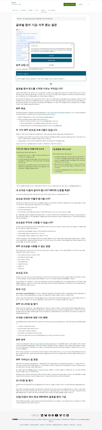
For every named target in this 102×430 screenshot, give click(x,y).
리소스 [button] (42, 10)
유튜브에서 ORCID (70, 4)
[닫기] (71, 44)
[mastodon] (53, 416)
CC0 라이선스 (33, 419)
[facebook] (49, 416)
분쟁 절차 (65, 424)
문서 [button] (37, 10)
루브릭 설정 (79, 215)
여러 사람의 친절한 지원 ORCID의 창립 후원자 (59, 112)
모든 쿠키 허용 (51, 60)
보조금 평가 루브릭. (44, 370)
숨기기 (20, 29)
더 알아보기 (19, 69)
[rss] (67, 416)
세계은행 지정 (64, 137)
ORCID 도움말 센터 (57, 424)
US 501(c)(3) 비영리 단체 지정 (47, 114)
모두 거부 (51, 55)
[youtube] (56, 416)
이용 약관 (42, 424)
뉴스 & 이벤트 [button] (51, 10)
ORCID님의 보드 (81, 365)
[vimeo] (60, 416)
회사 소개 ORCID (24, 424)
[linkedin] (42, 416)
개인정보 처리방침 (34, 424)
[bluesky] (45, 416)
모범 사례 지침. (65, 162)
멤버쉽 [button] (30, 10)
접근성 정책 (49, 424)
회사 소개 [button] (15, 10)
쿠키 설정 (79, 424)
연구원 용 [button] (23, 10)
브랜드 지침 (72, 424)
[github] (64, 416)
